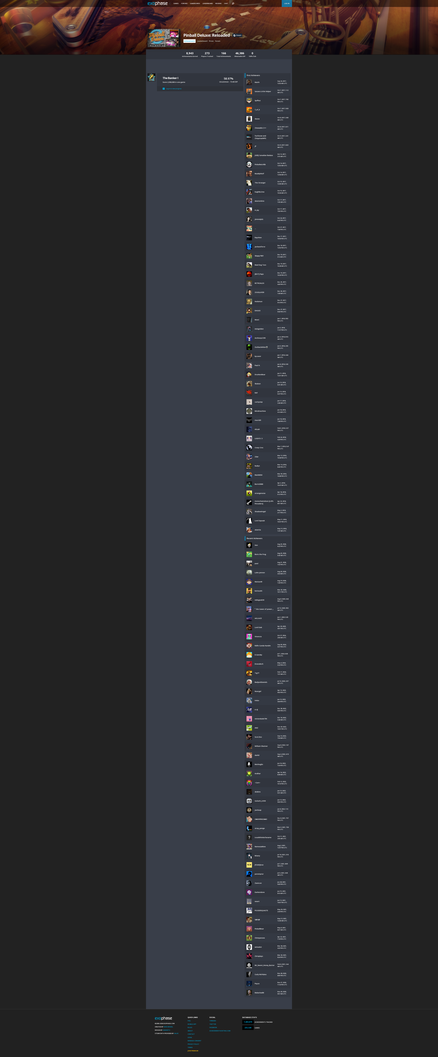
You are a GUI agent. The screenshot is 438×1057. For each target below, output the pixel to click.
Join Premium (193, 1051)
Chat (226, 3)
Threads (212, 1021)
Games (176, 3)
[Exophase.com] (159, 3)
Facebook (213, 1027)
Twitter (212, 1024)
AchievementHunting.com (219, 1031)
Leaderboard (208, 3)
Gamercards (195, 3)
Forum (217, 41)
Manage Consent (194, 1041)
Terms (190, 1047)
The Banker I (170, 78)
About (190, 1031)
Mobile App (192, 1024)
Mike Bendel (168, 1027)
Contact (191, 1034)
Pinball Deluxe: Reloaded (206, 35)
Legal (190, 1037)
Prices (211, 41)
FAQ (189, 1021)
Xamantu (166, 1030)
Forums (184, 3)
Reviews (218, 3)
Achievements (189, 41)
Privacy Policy (193, 1044)
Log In (286, 3)
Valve (176, 1033)
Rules (190, 1027)
